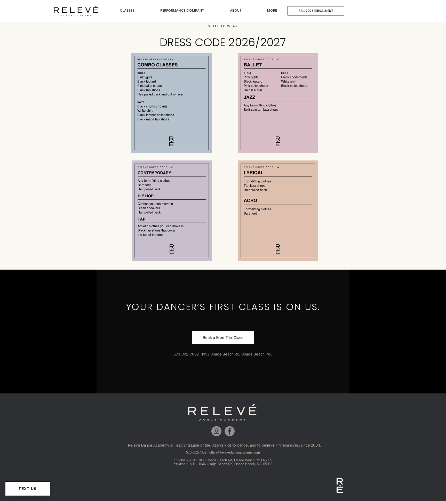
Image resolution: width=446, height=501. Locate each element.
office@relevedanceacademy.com (234, 452)
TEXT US (28, 489)
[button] (127, 8)
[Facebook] (230, 431)
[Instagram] (216, 431)
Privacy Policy (238, 472)
